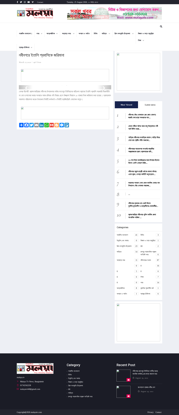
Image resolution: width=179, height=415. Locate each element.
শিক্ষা (139, 40)
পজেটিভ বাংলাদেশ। (25, 33)
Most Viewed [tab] (126, 105)
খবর (37, 33)
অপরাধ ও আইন (84, 33)
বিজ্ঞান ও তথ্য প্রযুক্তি (146, 33)
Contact (40, 2)
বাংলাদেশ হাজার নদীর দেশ (146, 387)
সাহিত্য (104, 33)
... (129, 194)
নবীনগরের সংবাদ (150, 260)
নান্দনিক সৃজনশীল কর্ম (150, 288)
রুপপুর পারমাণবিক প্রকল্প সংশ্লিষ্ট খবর (150, 253)
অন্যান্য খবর (67, 33)
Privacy (151, 412)
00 (150, 246)
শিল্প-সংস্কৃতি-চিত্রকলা (123, 33)
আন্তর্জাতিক (51, 33)
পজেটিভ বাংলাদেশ (127, 235)
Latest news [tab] (150, 105)
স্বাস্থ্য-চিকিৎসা (24, 47)
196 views (37, 62)
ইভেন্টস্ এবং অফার (127, 240)
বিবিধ (95, 33)
